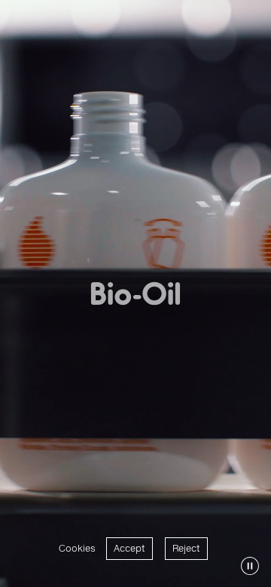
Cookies (77, 548)
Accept (129, 548)
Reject (186, 548)
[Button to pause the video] (250, 566)
